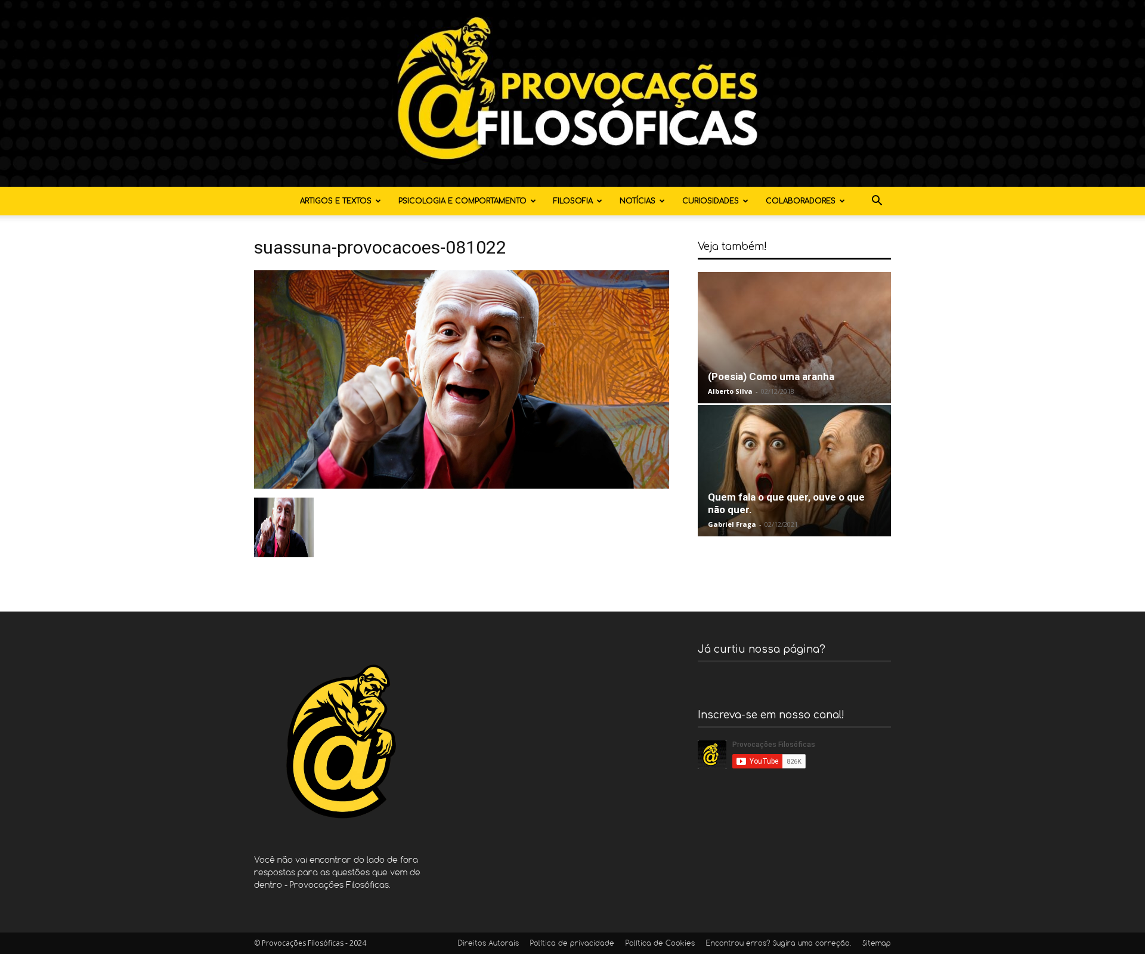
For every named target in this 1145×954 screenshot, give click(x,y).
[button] (876, 202)
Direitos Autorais (488, 943)
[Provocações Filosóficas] (572, 93)
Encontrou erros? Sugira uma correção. (778, 943)
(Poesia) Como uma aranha (771, 376)
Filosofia (573, 201)
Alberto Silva (730, 391)
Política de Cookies (660, 943)
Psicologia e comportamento (462, 201)
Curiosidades (710, 201)
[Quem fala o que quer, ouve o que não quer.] (794, 470)
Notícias (637, 201)
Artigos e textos (336, 201)
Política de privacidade (572, 943)
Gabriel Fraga (732, 524)
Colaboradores (800, 201)
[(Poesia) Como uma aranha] (794, 337)
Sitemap (876, 943)
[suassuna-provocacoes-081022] (461, 485)
